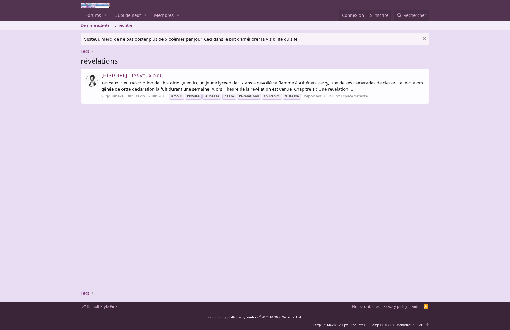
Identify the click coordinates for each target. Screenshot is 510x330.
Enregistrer (124, 25)
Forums (93, 15)
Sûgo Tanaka (112, 96)
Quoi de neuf (127, 15)
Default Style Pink (101, 306)
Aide (415, 306)
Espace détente (354, 96)
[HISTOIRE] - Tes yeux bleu (132, 75)
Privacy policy (395, 306)
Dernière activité (95, 25)
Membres (164, 15)
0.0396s (388, 325)
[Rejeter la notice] (423, 39)
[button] (106, 15)
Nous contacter (365, 306)
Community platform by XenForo (255, 317)
